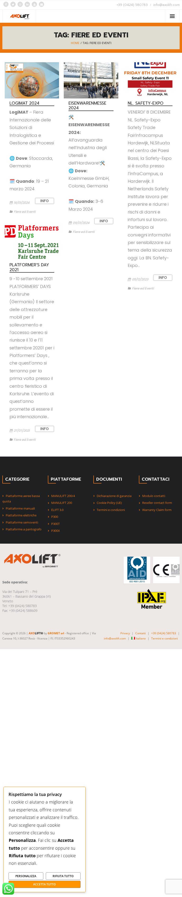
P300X (55, 530)
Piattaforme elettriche (21, 515)
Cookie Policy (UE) (109, 503)
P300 (54, 517)
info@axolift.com (166, 4)
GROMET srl (56, 633)
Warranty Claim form (157, 510)
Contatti (140, 633)
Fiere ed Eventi (25, 211)
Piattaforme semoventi (22, 522)
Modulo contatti (153, 496)
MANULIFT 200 (61, 503)
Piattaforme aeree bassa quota (21, 498)
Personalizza (25, 876)
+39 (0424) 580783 (132, 4)
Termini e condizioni (111, 510)
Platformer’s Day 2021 (29, 267)
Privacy (125, 633)
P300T (55, 524)
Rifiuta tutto (63, 876)
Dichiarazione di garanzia (114, 496)
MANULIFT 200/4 (63, 496)
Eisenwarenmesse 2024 (87, 105)
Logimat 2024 (24, 103)
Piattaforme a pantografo (23, 529)
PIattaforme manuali (20, 508)
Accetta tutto (44, 884)
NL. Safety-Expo (146, 103)
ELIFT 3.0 (57, 510)
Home (75, 43)
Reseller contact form (157, 503)
